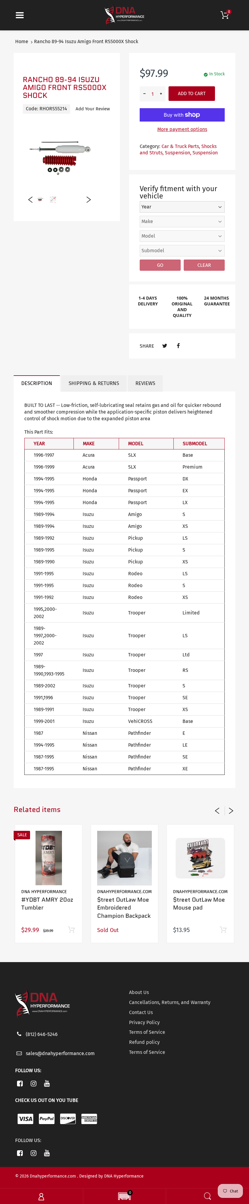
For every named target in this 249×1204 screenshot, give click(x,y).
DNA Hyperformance (44, 891)
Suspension (205, 153)
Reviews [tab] (145, 383)
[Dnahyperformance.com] (124, 15)
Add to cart (192, 93)
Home (21, 41)
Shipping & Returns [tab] (94, 383)
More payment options (182, 129)
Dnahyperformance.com (124, 891)
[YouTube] (47, 1083)
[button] (124, 1197)
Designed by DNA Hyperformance (111, 1176)
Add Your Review (93, 109)
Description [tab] (36, 383)
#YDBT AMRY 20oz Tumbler (47, 904)
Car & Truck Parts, (181, 146)
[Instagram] (33, 1083)
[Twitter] (165, 346)
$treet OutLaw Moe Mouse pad (199, 904)
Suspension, (178, 153)
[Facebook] (178, 346)
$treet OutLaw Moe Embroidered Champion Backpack (124, 908)
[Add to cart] (71, 930)
